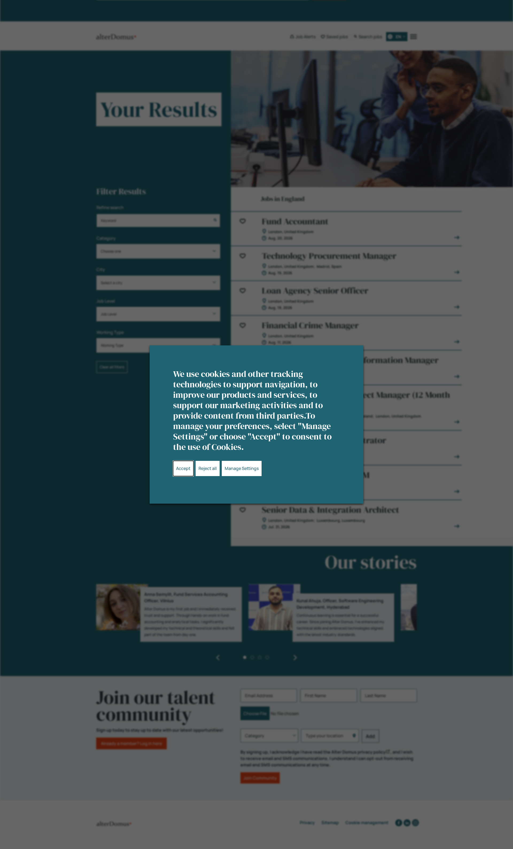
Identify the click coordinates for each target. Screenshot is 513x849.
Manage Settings (242, 468)
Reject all (208, 468)
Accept (183, 468)
